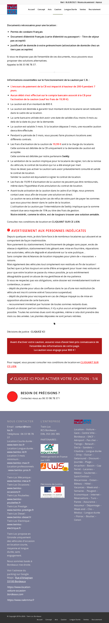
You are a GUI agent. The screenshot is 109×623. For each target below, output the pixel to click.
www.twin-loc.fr (16, 444)
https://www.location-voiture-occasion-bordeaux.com (19, 590)
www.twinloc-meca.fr (19, 481)
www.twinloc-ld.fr (17, 452)
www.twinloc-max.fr (18, 462)
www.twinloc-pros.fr (19, 470)
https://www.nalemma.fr (20, 600)
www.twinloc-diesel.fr (19, 517)
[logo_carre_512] (12, 9)
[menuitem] (31, 9)
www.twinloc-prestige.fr (20, 509)
